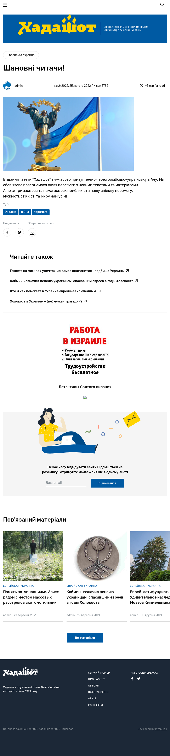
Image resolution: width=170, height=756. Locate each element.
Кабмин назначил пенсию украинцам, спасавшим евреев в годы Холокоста (95, 597)
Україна (10, 212)
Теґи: (6, 204)
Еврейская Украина (21, 55)
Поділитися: (11, 223)
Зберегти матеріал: (41, 223)
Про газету (96, 679)
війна (25, 212)
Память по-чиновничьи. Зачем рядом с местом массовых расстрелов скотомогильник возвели (31, 597)
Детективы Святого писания (85, 387)
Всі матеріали (85, 638)
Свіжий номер (99, 672)
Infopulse (161, 728)
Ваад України (98, 692)
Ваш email (54, 483)
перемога (40, 212)
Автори (93, 685)
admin (19, 86)
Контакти (95, 705)
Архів (92, 698)
